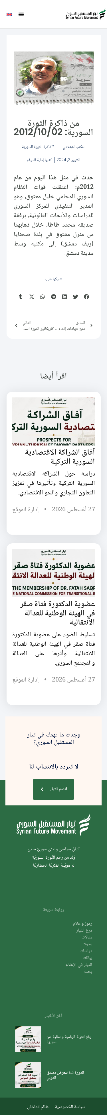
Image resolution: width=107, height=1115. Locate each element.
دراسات (86, 951)
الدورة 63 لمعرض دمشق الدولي (65, 1075)
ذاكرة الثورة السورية (36, 146)
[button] (21, 14)
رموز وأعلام (82, 924)
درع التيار (84, 930)
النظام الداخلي (39, 1106)
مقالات (87, 937)
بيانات (87, 958)
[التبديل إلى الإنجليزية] (9, 14)
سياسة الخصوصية (70, 1106)
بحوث (87, 944)
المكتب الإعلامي (74, 146)
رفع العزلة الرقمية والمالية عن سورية (69, 1039)
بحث (88, 972)
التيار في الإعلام (79, 965)
